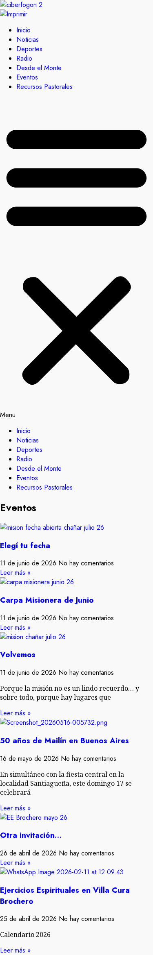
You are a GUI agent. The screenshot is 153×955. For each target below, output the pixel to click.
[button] (76, 259)
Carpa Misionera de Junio (47, 600)
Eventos (27, 77)
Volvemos (17, 654)
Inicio (23, 30)
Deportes (29, 49)
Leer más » (15, 572)
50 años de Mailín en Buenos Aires (64, 740)
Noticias (27, 39)
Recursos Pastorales (44, 86)
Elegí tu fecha (25, 545)
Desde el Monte (39, 68)
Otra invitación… (31, 835)
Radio (24, 58)
